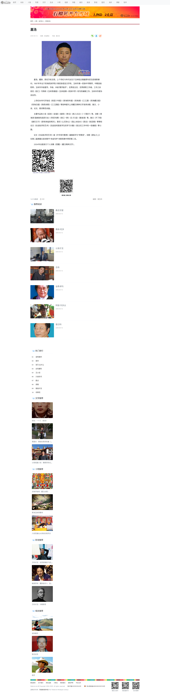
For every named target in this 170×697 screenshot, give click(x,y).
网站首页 (33, 683)
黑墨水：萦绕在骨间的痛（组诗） (43, 442)
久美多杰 (39, 377)
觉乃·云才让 (40, 365)
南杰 (37, 361)
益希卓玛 (59, 286)
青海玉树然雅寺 (37, 513)
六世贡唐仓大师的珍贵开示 (41, 533)
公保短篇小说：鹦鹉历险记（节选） (44, 463)
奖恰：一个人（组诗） (40, 421)
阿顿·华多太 (61, 305)
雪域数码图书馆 (43, 689)
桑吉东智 (59, 210)
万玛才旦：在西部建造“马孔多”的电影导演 (46, 562)
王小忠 (38, 373)
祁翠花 (38, 392)
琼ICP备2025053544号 (74, 686)
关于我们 (40, 683)
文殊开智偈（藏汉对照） (40, 492)
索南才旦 (39, 388)
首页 (31, 21)
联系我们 (62, 683)
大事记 (56, 683)
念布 (58, 267)
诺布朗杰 (39, 357)
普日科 (58, 324)
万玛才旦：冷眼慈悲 (39, 604)
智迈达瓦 (35, 654)
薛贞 (37, 381)
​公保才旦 (59, 248)
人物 (36, 21)
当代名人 (41, 21)
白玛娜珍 (39, 369)
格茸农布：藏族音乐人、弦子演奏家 (44, 583)
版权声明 (70, 683)
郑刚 (37, 384)
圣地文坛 (47, 21)
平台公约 (78, 683)
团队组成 (48, 683)
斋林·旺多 (60, 229)
